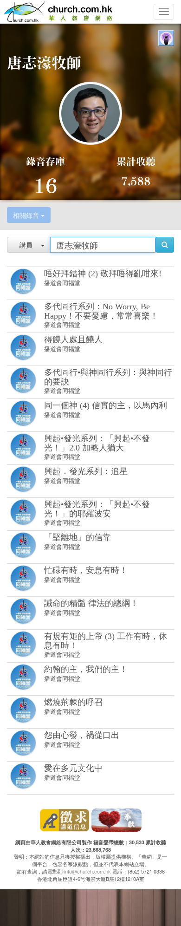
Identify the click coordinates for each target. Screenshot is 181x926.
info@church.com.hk (87, 871)
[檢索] (164, 245)
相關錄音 (27, 215)
